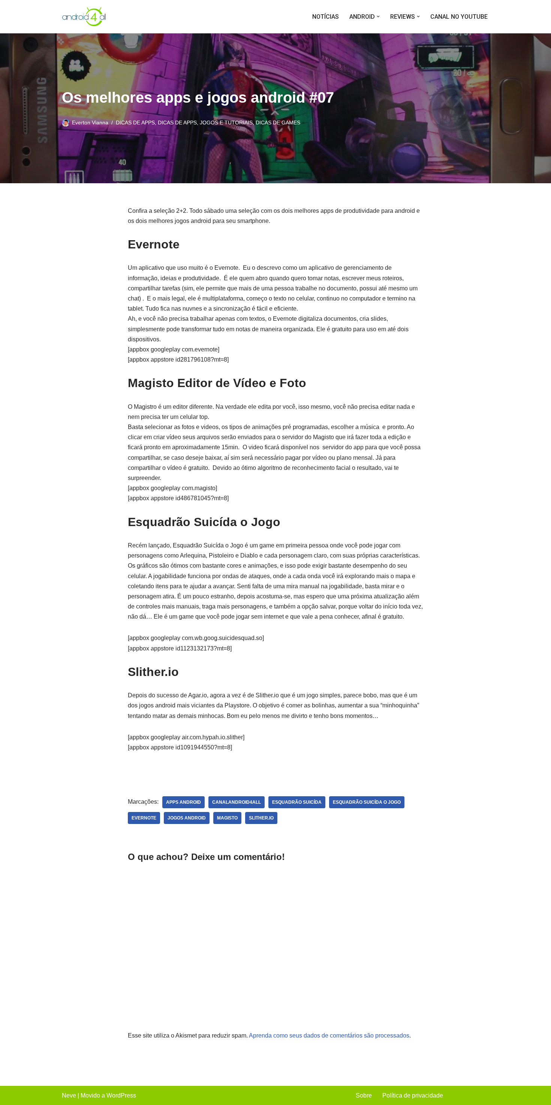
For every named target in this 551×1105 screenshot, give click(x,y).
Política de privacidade (412, 1095)
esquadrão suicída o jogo (367, 802)
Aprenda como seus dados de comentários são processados (329, 1035)
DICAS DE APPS (135, 123)
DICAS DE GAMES (278, 123)
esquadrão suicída (297, 802)
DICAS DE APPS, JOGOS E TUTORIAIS (205, 123)
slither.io (261, 818)
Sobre (364, 1095)
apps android (183, 802)
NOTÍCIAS (325, 16)
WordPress (121, 1095)
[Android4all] (84, 17)
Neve (69, 1095)
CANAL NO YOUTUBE (459, 16)
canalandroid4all (236, 802)
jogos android (187, 818)
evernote (144, 818)
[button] (378, 16)
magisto (227, 818)
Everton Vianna (90, 123)
